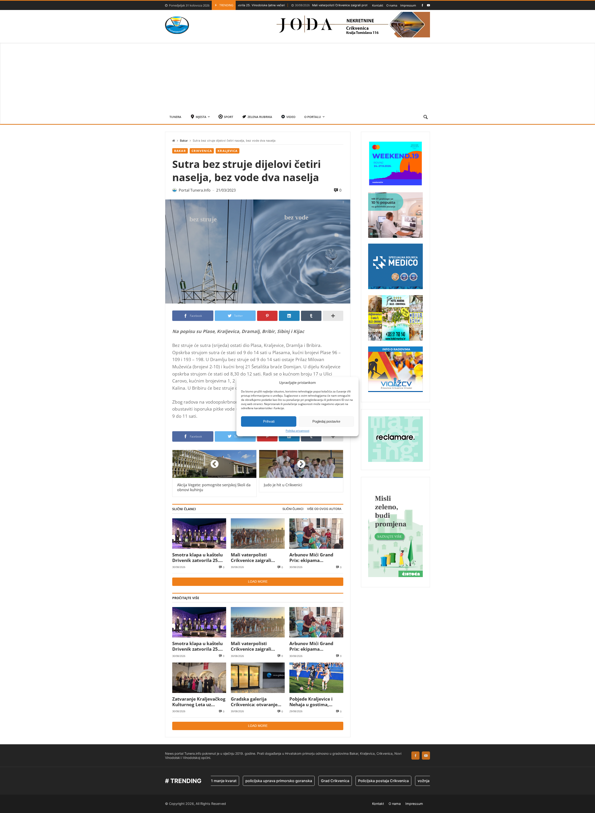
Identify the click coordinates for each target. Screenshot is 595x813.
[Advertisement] (297, 75)
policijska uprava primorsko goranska (248, 780)
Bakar (184, 140)
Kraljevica (228, 151)
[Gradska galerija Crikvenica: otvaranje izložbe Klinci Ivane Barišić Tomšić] (258, 678)
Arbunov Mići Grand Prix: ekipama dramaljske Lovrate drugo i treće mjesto (311, 557)
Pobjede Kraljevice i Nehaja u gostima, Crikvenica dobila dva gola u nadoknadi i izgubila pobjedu (313, 702)
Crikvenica (202, 151)
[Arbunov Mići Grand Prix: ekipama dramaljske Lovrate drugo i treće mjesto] (316, 533)
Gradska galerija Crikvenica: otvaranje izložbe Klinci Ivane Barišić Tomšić (254, 702)
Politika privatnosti (297, 431)
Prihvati (268, 421)
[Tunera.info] (177, 25)
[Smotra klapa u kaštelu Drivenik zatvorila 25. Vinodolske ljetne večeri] (199, 533)
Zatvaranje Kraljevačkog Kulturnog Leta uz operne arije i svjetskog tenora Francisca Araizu (198, 702)
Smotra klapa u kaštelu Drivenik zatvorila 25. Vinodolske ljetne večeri (198, 557)
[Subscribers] (428, 5)
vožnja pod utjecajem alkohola (414, 780)
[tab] (293, 509)
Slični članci (292, 509)
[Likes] (422, 5)
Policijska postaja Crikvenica (353, 780)
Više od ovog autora (324, 509)
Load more (258, 581)
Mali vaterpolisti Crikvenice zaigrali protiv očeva (305, 5)
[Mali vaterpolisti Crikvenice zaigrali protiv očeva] (258, 533)
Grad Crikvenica (305, 780)
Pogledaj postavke (326, 421)
